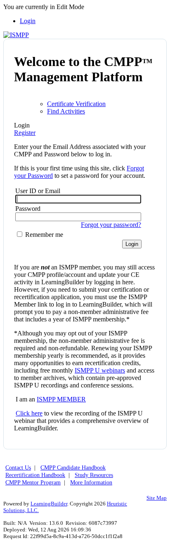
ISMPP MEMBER (61, 399)
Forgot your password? (111, 224)
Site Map (156, 498)
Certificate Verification (76, 103)
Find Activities (66, 111)
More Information (91, 482)
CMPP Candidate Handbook (73, 468)
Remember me (43, 234)
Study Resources (94, 475)
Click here (29, 413)
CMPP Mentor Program (33, 482)
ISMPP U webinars (100, 370)
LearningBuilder (49, 504)
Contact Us (18, 468)
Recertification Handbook (35, 475)
